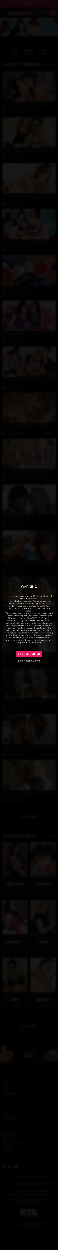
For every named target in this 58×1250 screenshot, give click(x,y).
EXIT (37, 661)
